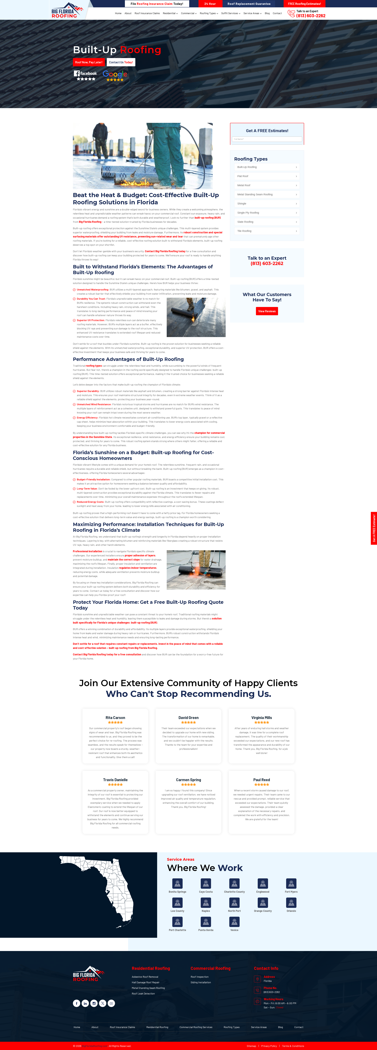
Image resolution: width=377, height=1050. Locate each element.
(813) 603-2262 (310, 15)
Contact (277, 13)
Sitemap (251, 1045)
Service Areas (251, 13)
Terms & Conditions (293, 1045)
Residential (169, 13)
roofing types (94, 365)
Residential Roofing (157, 1027)
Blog (267, 13)
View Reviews (267, 311)
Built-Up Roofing (247, 167)
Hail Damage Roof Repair (145, 982)
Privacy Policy (269, 1045)
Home (118, 13)
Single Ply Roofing (248, 212)
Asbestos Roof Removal (145, 976)
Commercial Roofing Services (196, 1027)
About (128, 13)
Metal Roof (243, 185)
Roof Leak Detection (143, 993)
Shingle (241, 203)
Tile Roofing (244, 231)
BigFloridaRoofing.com (94, 1045)
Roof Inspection (200, 976)
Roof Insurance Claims (147, 13)
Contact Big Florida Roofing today (165, 251)
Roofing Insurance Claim (155, 3)
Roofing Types (208, 13)
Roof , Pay (88, 62)
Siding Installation (201, 982)
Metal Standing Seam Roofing (255, 194)
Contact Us (121, 62)
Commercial (187, 13)
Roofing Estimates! (304, 3)
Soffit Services (229, 13)
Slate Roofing (245, 221)
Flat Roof (242, 176)
